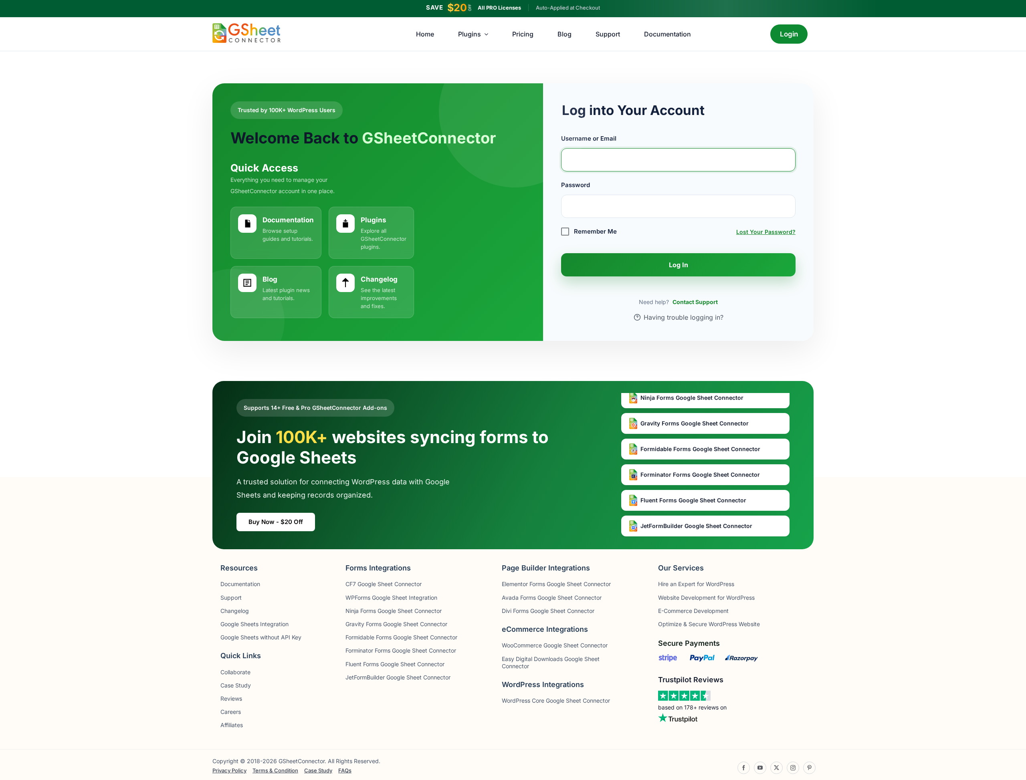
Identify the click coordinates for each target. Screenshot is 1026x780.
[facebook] (743, 768)
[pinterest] (809, 768)
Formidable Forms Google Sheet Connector (699, 432)
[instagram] (793, 768)
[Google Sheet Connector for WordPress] (246, 26)
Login (789, 34)
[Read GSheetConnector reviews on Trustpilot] (684, 696)
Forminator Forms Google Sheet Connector (699, 458)
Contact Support (695, 301)
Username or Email (588, 138)
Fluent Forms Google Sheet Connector (692, 483)
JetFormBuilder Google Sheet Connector (695, 509)
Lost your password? (766, 231)
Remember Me (594, 231)
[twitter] (776, 768)
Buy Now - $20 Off (275, 522)
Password (575, 185)
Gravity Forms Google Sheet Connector (694, 406)
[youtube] (760, 768)
